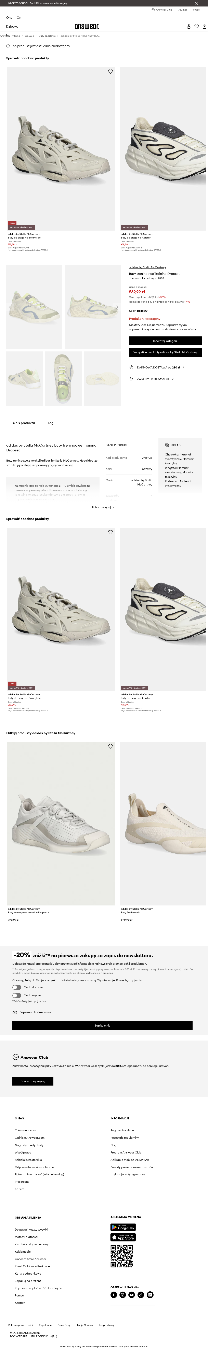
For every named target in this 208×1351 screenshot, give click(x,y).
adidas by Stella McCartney (147, 267)
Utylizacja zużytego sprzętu (128, 1174)
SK (43, 1336)
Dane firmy (64, 1325)
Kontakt (20, 1303)
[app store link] (123, 1236)
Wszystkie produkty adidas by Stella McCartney (165, 352)
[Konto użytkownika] (188, 26)
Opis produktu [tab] (24, 423)
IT (32, 1336)
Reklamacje (23, 1251)
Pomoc (19, 1295)
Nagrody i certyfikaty (29, 1145)
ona (9, 17)
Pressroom (22, 1181)
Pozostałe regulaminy (124, 1137)
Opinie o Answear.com (29, 1137)
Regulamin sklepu (122, 1130)
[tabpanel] (104, 469)
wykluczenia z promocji (99, 972)
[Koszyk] (204, 26)
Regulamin (45, 1325)
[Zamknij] (196, 3)
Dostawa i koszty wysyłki (31, 1229)
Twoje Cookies (85, 1325)
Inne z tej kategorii (165, 341)
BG (12, 1336)
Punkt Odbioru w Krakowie (32, 1266)
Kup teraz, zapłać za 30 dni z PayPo (38, 1288)
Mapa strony (106, 1325)
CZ (19, 1336)
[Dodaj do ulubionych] (110, 71)
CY (15, 1336)
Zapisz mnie (102, 1025)
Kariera (20, 1189)
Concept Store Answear (30, 1259)
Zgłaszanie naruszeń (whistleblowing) (39, 1174)
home (10, 35)
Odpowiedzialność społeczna (34, 1167)
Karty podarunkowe (28, 1273)
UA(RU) (53, 1336)
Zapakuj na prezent (28, 1281)
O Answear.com (25, 1130)
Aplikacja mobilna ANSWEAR (129, 1160)
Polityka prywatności (20, 1325)
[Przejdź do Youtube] (131, 1294)
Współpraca (23, 1152)
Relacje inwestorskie (28, 1160)
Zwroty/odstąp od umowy (32, 1244)
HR (26, 1336)
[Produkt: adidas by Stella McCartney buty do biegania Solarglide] (61, 149)
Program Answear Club (125, 1152)
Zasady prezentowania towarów (131, 1167)
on (19, 17)
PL (34, 1336)
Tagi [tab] (51, 423)
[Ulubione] (196, 26)
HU (29, 1336)
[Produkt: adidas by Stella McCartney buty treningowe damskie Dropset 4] (61, 823)
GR (22, 1336)
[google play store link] (123, 1227)
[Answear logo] (87, 26)
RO (38, 1336)
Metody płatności (26, 1237)
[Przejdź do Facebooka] (113, 1294)
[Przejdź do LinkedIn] (150, 1295)
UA (47, 1336)
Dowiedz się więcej (33, 1081)
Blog (113, 1145)
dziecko (12, 26)
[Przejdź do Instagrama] (122, 1294)
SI (41, 1336)
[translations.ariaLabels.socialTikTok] (140, 1295)
